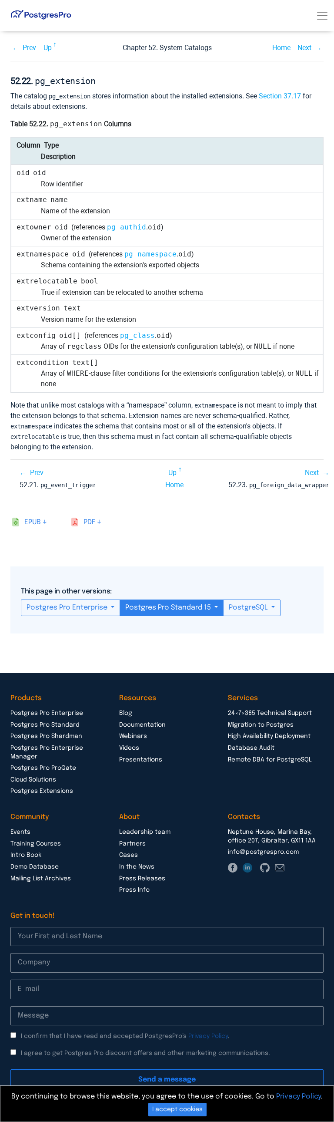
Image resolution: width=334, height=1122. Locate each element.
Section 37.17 (280, 96)
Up (47, 48)
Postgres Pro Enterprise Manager (46, 752)
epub (32, 522)
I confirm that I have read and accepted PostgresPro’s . (125, 1036)
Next (304, 48)
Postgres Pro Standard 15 (169, 607)
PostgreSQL (249, 607)
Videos (129, 748)
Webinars (133, 736)
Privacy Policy (208, 1036)
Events (20, 832)
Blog (125, 713)
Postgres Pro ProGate (43, 768)
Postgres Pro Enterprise (68, 607)
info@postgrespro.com (263, 852)
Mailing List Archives (40, 879)
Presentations (140, 760)
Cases (128, 855)
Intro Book (25, 855)
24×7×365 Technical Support (270, 713)
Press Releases (142, 879)
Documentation (142, 725)
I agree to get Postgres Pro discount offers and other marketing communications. (145, 1053)
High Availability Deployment (269, 736)
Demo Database (34, 867)
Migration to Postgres (261, 725)
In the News (136, 867)
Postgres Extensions (41, 791)
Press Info (134, 890)
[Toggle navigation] (322, 15)
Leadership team (144, 832)
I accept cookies (177, 1109)
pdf (89, 522)
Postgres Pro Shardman (46, 736)
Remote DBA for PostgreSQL (270, 760)
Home (281, 48)
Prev (29, 48)
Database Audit (251, 748)
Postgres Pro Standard (45, 725)
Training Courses (35, 844)
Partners (132, 844)
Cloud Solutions (33, 780)
